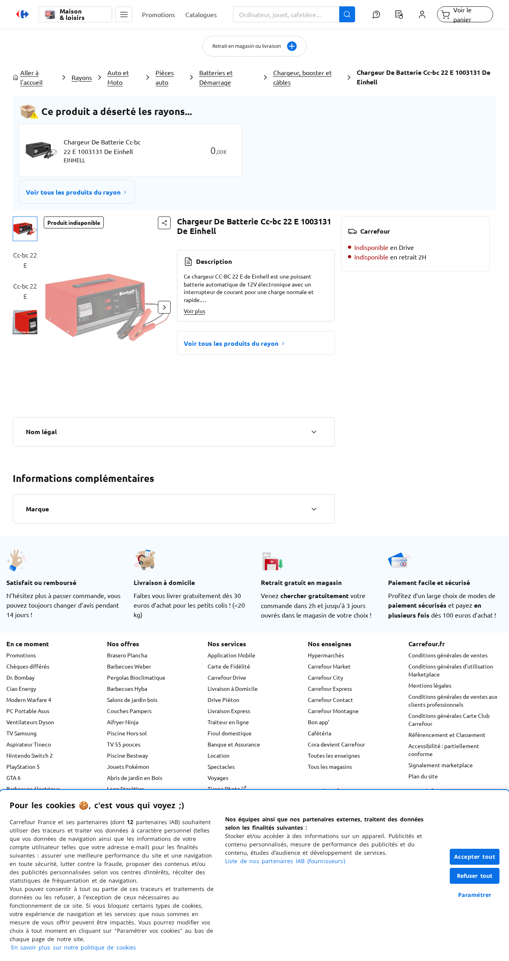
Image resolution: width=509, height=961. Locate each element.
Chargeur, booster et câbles (302, 77)
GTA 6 (13, 777)
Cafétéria (319, 733)
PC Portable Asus (27, 710)
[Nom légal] (314, 432)
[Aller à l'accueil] (22, 14)
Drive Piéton (223, 699)
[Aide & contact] (376, 14)
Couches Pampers (129, 710)
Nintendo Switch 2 (29, 755)
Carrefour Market (329, 666)
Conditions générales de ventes (448, 655)
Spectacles (221, 766)
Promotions (21, 655)
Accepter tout (474, 856)
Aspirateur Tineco (28, 744)
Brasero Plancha (127, 655)
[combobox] (294, 14)
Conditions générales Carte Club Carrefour (449, 719)
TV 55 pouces (123, 744)
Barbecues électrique (33, 788)
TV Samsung (21, 733)
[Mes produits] (399, 14)
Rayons (82, 77)
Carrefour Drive (227, 677)
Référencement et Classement (447, 734)
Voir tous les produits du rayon (73, 192)
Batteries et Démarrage (216, 77)
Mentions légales (429, 685)
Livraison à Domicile (233, 688)
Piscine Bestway (127, 755)
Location (218, 755)
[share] (164, 222)
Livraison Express (229, 710)
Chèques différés (27, 666)
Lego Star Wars (125, 788)
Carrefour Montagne (333, 710)
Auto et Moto (118, 77)
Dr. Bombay (20, 677)
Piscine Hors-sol (127, 733)
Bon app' (318, 721)
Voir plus (194, 310)
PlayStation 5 (23, 766)
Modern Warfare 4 (28, 699)
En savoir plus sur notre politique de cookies (73, 947)
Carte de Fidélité (229, 666)
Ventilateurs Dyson (30, 721)
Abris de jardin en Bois (134, 777)
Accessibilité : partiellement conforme (443, 749)
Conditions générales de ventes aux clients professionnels (452, 700)
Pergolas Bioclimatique (136, 677)
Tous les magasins (330, 766)
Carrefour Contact (330, 699)
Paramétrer (475, 895)
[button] (123, 14)
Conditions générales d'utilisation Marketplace (450, 670)
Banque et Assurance (234, 744)
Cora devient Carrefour (336, 744)
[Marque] (314, 509)
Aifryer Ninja (122, 721)
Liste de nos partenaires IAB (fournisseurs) (285, 861)
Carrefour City (325, 677)
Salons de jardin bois (132, 699)
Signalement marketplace (440, 764)
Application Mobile (231, 655)
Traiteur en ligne (228, 721)
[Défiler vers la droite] (164, 307)
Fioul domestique (230, 733)
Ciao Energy (21, 688)
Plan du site (423, 776)
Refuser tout (475, 875)
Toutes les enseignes (334, 755)
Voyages (218, 777)
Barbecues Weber (129, 666)
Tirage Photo (224, 788)
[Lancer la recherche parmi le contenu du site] (347, 14)
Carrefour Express (330, 688)
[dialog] (254, 875)
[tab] (25, 228)
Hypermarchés (326, 655)
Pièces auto (164, 77)
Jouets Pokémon (128, 766)
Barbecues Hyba (127, 688)
